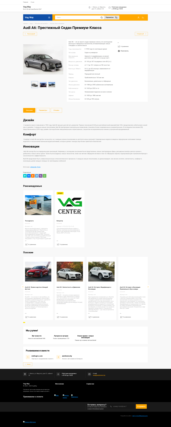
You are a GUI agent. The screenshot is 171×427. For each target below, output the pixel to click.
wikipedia (33, 167)
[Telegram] (36, 176)
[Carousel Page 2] (26, 322)
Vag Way (27, 7)
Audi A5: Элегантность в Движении (68, 287)
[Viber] (40, 176)
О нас (32, 2)
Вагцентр (60, 221)
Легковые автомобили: (41, 23)
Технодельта (29, 221)
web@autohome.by (99, 375)
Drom (38, 167)
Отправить (141, 406)
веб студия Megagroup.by (140, 416)
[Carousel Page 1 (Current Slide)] (24, 322)
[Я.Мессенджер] (25, 176)
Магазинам (59, 384)
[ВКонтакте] (29, 176)
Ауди (31, 23)
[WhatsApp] (44, 176)
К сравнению (125, 46)
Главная (25, 2)
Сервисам (90, 384)
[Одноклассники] (33, 176)
